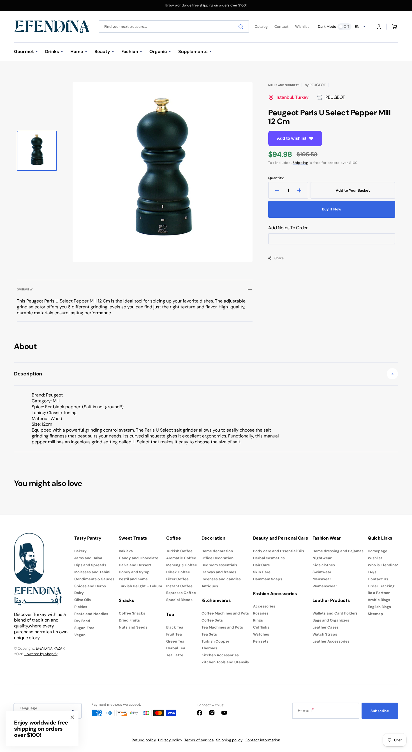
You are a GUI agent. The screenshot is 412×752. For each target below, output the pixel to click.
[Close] (72, 717)
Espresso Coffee (181, 592)
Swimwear (322, 572)
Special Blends (179, 599)
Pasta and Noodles (91, 613)
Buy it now (331, 209)
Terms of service (199, 740)
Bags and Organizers (331, 620)
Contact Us (378, 579)
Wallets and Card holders (335, 613)
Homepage (377, 551)
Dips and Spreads (90, 565)
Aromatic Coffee (181, 558)
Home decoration (217, 551)
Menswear (322, 579)
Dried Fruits (129, 620)
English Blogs (379, 606)
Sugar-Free (84, 627)
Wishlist (375, 558)
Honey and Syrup (134, 572)
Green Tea (175, 641)
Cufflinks (261, 627)
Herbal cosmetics (269, 558)
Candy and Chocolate (138, 558)
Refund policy (144, 740)
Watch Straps (325, 634)
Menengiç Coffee (181, 565)
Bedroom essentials (219, 565)
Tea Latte (174, 655)
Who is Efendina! (383, 565)
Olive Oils (82, 599)
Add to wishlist (291, 138)
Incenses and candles (221, 579)
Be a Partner (379, 592)
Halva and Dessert (135, 565)
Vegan (79, 634)
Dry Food (82, 620)
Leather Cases (326, 627)
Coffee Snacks (132, 613)
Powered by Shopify (40, 654)
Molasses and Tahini (92, 572)
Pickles (80, 606)
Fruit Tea (174, 634)
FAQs (372, 572)
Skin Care (261, 572)
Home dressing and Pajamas (338, 551)
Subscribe (380, 711)
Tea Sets (209, 634)
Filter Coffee (177, 579)
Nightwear (322, 558)
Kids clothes (324, 565)
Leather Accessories (331, 641)
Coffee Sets (212, 620)
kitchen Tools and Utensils (225, 662)
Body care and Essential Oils (278, 551)
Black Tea (174, 627)
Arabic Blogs (379, 599)
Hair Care (261, 565)
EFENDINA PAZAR (50, 648)
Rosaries (261, 613)
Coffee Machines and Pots (225, 613)
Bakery (80, 551)
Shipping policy (229, 740)
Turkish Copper (215, 641)
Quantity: (276, 178)
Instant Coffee (179, 586)
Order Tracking (381, 586)
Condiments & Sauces (94, 579)
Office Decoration (217, 558)
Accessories (264, 606)
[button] (379, 26)
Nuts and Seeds (133, 627)
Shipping (300, 163)
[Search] (242, 26)
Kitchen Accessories (220, 655)
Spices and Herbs (90, 586)
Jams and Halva (88, 558)
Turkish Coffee (179, 551)
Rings (258, 620)
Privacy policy (170, 740)
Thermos (209, 648)
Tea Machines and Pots (222, 627)
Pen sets (261, 641)
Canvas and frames (219, 572)
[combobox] (174, 26)
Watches (261, 634)
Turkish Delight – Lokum (140, 586)
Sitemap (375, 613)
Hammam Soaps (267, 579)
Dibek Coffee (178, 572)
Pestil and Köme (133, 579)
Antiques (210, 586)
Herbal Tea (175, 648)
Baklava (126, 551)
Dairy (79, 592)
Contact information (262, 740)
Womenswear (325, 586)
